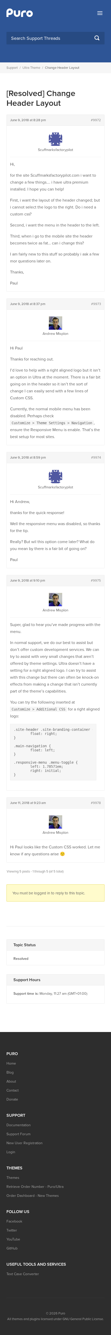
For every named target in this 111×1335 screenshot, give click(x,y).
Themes (12, 1178)
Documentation (18, 1125)
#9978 (96, 803)
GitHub (12, 1248)
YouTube (13, 1239)
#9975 (96, 581)
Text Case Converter (22, 1274)
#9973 (96, 304)
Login (10, 1152)
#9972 (96, 120)
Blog (10, 1072)
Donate (12, 1099)
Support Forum (18, 1134)
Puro (61, 1313)
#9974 (96, 458)
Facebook (14, 1221)
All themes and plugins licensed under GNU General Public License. (55, 1319)
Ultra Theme (31, 68)
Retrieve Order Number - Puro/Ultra (35, 1187)
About (11, 1081)
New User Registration (24, 1143)
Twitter (11, 1230)
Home (11, 1063)
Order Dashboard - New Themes (32, 1196)
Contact (12, 1090)
